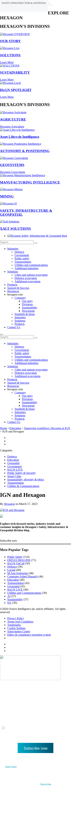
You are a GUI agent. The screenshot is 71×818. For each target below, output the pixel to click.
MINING (7, 196)
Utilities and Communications (24, 592)
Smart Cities (14, 476)
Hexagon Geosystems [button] (12, 172)
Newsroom (28, 310)
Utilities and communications (31, 265)
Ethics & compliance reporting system (29, 634)
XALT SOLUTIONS (15, 229)
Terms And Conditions (20, 621)
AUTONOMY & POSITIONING (25, 151)
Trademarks (14, 624)
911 (9, 602)
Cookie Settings (16, 628)
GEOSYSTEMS (12, 165)
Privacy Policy (15, 618)
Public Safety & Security (21, 472)
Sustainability (29, 307)
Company (20, 297)
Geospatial (13, 463)
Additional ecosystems (27, 281)
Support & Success (18, 287)
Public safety (22, 258)
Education (15, 428)
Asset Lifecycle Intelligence (19, 137)
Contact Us (13, 327)
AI (8, 596)
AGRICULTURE (13, 119)
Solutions (12, 271)
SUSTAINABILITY (15, 72)
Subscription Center (18, 631)
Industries (12, 248)
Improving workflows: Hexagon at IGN (47, 428)
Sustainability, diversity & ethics (25, 479)
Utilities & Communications (23, 486)
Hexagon (9, 503)
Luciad (11, 569)
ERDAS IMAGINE (19, 560)
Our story (27, 301)
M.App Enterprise (17, 573)
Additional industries (26, 268)
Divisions (27, 304)
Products (12, 284)
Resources (13, 291)
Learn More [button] (7, 62)
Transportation (23, 261)
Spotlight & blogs (25, 314)
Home (3, 428)
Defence (19, 251)
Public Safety (15, 556)
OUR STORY (10, 41)
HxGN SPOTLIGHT (15, 90)
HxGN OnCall (15, 563)
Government (22, 255)
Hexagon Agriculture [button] (12, 126)
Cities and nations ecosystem (31, 274)
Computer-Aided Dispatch (22, 576)
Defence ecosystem (26, 278)
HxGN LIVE (15, 469)
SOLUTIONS (10, 55)
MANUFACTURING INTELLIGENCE (30, 182)
